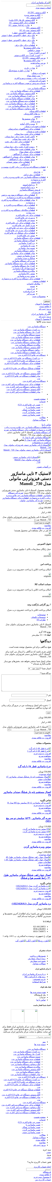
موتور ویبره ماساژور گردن (37, 846)
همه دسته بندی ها (38, 992)
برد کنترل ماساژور (27, 243)
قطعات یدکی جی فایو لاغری (28, 215)
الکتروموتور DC (33, 28)
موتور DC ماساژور (26, 273)
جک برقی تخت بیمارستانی (23, 139)
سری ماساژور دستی (26, 256)
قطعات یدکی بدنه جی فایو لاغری (20, 228)
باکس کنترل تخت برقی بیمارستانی (20, 136)
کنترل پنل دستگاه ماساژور (23, 266)
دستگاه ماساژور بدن (37, 88)
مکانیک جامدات (33, 284)
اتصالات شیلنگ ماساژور (24, 240)
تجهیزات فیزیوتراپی (37, 81)
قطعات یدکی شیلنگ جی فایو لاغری (19, 233)
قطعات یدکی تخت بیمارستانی (27, 134)
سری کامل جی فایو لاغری (23, 225)
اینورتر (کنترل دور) (37, 53)
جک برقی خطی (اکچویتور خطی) (26, 33)
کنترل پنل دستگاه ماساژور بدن (21, 106)
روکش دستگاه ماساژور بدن (28, 350)
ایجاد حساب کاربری (42, 1167)
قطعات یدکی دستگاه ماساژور (27, 238)
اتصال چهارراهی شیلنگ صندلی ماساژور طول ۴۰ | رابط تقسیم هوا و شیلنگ (27, 876)
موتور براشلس (33, 50)
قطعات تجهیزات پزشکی (35, 126)
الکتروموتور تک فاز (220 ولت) (22, 20)
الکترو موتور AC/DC (37, 12)
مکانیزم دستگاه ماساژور (24, 271)
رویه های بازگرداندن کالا (35, 977)
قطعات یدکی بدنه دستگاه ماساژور (20, 263)
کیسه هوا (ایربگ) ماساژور (23, 268)
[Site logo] (41, 2)
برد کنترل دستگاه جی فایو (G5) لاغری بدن (22, 358)
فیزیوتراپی (35, 192)
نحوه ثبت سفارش (38, 961)
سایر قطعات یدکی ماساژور (23, 253)
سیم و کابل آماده (27, 124)
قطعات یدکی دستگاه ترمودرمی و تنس (18, 195)
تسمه (32, 286)
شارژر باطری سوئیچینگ (19, 70)
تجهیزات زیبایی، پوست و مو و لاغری (30, 78)
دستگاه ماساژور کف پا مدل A (37, 440)
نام (49, 695)
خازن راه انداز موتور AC (19, 25)
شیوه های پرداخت (38, 956)
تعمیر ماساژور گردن (31, 412)
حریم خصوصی (39, 979)
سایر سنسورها (28, 119)
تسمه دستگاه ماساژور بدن (28, 335)
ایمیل (48, 700)
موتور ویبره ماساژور (26, 276)
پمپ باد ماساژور (27, 246)
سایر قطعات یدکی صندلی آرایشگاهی (19, 157)
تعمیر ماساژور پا (33, 407)
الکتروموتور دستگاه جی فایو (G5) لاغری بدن (21, 373)
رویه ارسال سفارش (37, 958)
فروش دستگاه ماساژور (29, 190)
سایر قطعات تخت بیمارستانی (22, 149)
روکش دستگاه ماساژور (24, 251)
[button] (42, 753)
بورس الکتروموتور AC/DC (34, 58)
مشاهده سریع (45, 756)
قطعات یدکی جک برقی (25, 45)
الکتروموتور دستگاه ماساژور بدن (20, 93)
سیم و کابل (35, 121)
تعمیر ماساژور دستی (31, 415)
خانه (49, 427)
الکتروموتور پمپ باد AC (29, 30)
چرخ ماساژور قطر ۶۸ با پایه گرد (34, 766)
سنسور (37, 116)
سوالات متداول (39, 963)
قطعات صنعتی (39, 281)
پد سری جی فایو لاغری (25, 218)
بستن (48, 1152)
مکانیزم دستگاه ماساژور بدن (27, 345)
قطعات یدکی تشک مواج (29, 152)
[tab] (23, 614)
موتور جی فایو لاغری (26, 235)
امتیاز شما (45, 668)
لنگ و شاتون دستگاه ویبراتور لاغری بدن (23, 387)
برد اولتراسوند (29, 185)
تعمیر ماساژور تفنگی (31, 410)
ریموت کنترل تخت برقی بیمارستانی (19, 147)
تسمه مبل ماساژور (26, 248)
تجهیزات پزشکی (38, 73)
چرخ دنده (31, 289)
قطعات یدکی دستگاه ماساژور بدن (25, 91)
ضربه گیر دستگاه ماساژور (23, 261)
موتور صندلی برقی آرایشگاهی (22, 159)
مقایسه (42, 1142)
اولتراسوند (35, 182)
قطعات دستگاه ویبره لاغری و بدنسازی (23, 197)
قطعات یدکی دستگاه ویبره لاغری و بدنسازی (21, 279)
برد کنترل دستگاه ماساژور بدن (21, 96)
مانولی (22, 500)
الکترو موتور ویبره (32, 15)
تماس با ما (46, 424)
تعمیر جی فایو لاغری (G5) (29, 405)
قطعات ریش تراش (31, 174)
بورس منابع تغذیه (38, 63)
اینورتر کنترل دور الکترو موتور (27, 55)
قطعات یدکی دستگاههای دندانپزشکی (24, 129)
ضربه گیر (31, 294)
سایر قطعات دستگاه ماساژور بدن (20, 98)
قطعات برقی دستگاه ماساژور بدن (20, 103)
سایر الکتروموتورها (32, 48)
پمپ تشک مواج (33, 76)
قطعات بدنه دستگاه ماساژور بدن (20, 101)
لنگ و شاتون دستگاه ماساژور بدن (20, 109)
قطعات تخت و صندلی (36, 131)
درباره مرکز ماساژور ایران (34, 974)
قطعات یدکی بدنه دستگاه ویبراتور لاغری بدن (20, 384)
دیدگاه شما (45, 673)
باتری (38, 65)
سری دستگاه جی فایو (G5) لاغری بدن (23, 361)
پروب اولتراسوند (28, 187)
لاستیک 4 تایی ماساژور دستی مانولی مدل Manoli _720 (27, 450)
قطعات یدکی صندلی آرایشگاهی (26, 154)
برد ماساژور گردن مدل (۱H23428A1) (31, 903)
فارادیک (37, 172)
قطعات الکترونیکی (37, 111)
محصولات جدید (39, 296)
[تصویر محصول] (39, 751)
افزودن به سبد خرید (42, 523)
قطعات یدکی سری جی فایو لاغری (20, 230)
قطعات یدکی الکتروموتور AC (22, 23)
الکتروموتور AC (33, 17)
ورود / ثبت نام (39, 1145)
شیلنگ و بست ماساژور (25, 258)
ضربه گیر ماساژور (35, 500)
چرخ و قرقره (29, 291)
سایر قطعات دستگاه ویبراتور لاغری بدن (23, 392)
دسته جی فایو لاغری (26, 220)
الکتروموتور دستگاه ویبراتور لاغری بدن (23, 389)
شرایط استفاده (39, 982)
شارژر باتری (29, 68)
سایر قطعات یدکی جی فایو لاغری (20, 223)
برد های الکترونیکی (32, 114)
